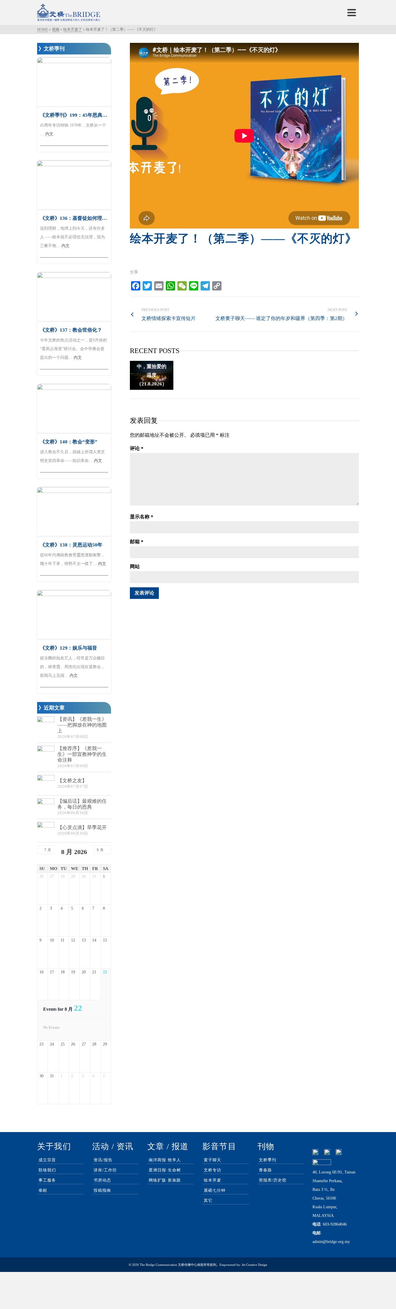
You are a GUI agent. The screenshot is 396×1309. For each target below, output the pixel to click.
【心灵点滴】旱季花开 (82, 827)
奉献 (43, 1190)
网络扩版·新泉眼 (165, 1180)
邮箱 (136, 541)
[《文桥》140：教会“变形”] (74, 408)
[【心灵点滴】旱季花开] (46, 830)
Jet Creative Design (254, 1264)
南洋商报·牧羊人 (165, 1160)
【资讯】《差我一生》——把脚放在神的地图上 (82, 725)
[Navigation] (351, 12)
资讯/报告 (103, 1160)
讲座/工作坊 (105, 1170)
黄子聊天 (212, 1160)
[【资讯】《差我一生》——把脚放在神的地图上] (46, 725)
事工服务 (47, 1180)
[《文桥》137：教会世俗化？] (74, 296)
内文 (49, 134)
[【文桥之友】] (46, 783)
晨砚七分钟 (215, 1190)
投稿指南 (102, 1190)
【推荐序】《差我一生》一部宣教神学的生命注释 (82, 754)
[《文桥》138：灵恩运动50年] (74, 511)
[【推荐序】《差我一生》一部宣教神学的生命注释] (46, 754)
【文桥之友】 (72, 780)
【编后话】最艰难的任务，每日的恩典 (82, 804)
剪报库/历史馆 (272, 1180)
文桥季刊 (267, 1160)
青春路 (265, 1170)
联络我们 (47, 1170)
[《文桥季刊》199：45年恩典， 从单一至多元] (74, 82)
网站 (135, 566)
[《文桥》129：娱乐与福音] (74, 614)
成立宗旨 (47, 1160)
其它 (208, 1200)
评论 (136, 448)
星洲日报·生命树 (165, 1170)
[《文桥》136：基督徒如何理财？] (74, 185)
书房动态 (102, 1180)
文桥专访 (212, 1170)
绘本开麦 (212, 1180)
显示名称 (141, 517)
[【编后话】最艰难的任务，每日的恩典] (46, 807)
